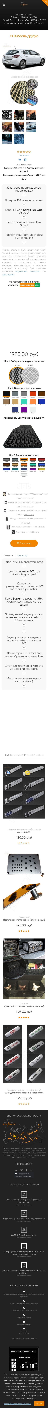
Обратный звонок (24, 1318)
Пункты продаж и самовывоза (24, 1338)
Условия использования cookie (17, 1404)
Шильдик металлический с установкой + (27, 521)
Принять (39, 1404)
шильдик (35, 271)
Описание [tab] (8, 556)
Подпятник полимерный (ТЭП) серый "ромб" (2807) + (27, 504)
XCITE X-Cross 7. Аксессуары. (24, 1235)
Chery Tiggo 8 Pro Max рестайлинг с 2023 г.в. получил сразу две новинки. (24, 1252)
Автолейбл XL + (27, 532)
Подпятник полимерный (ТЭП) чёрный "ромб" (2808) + (27, 512)
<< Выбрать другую (24, 36)
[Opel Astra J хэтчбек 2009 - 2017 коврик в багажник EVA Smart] (24, 75)
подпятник (21, 271)
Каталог (28, 14)
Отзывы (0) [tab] (22, 556)
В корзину (25, 543)
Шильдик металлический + (27, 527)
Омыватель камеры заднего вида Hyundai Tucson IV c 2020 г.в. (24, 1271)
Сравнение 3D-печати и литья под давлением (24, 1219)
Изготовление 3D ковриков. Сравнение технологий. (24, 1201)
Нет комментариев (24, 1205)
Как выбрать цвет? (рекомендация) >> (24, 417)
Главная (19, 14)
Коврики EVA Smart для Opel (25, 17)
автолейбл (8, 274)
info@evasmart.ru (24, 1325)
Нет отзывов (24, 155)
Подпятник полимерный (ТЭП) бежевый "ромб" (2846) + (27, 496)
